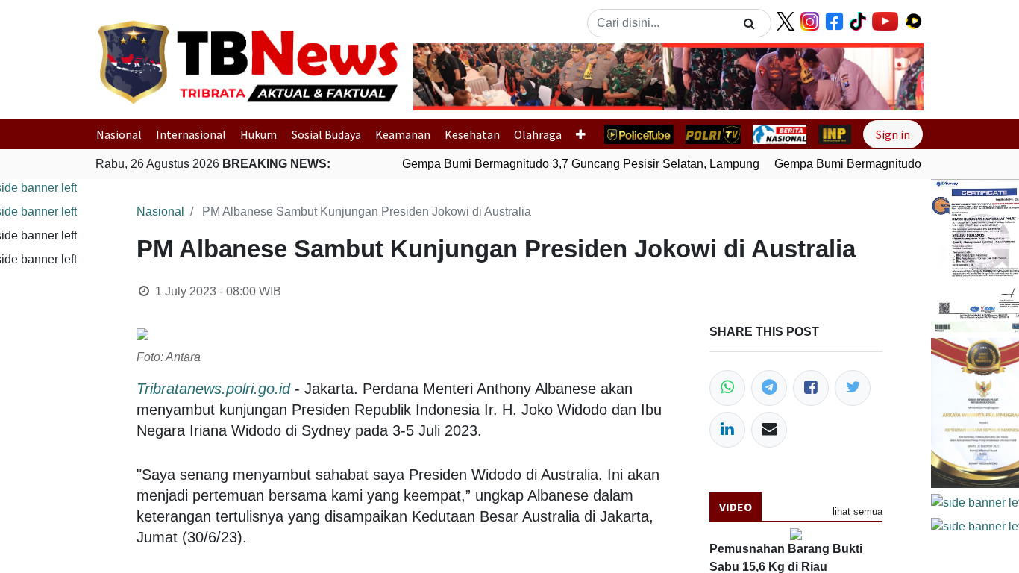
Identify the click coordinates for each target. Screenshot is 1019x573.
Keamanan (402, 134)
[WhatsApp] (727, 388)
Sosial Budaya (326, 134)
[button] (451, 76)
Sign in (893, 134)
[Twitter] (853, 388)
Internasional (191, 134)
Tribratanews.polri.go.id (213, 389)
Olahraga (538, 134)
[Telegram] (769, 388)
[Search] (749, 23)
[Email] (769, 430)
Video (735, 506)
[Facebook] (811, 388)
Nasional (119, 134)
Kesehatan (472, 134)
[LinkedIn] (727, 430)
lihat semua (857, 511)
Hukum (258, 134)
